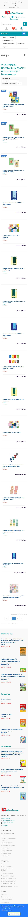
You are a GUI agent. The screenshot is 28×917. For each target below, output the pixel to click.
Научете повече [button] (6, 910)
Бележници (21, 43)
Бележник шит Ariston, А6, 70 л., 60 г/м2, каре (13, 400)
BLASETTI (4, 206)
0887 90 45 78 (7, 17)
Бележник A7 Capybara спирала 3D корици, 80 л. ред (13, 170)
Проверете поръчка (19, 5)
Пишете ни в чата (8, 822)
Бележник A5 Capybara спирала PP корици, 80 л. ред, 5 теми (13, 138)
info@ (20, 17)
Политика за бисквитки (9, 878)
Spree (4, 107)
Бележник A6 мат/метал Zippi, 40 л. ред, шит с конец (14, 531)
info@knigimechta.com (9, 820)
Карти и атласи (5, 856)
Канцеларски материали (8, 845)
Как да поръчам (7, 866)
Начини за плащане (8, 873)
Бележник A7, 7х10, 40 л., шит (12, 432)
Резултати (5, 47)
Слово (3, 644)
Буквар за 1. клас (6, 699)
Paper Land (5, 109)
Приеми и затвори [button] (14, 914)
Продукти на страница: (9, 83)
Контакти (14, 3)
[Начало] (14, 13)
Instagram (5, 825)
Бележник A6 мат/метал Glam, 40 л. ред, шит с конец (14, 498)
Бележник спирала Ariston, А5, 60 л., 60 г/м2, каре (14, 269)
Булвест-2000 (5, 665)
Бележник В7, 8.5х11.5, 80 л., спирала (11, 236)
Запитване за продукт (8, 5)
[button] (10, 81)
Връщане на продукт (8, 876)
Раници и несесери (6, 850)
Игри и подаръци (6, 853)
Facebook (4, 824)
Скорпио (4, 680)
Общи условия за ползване (10, 886)
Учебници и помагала (7, 833)
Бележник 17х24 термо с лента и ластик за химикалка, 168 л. (13, 465)
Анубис (3, 701)
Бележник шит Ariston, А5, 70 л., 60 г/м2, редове (13, 334)
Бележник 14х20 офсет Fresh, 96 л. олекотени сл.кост (13, 367)
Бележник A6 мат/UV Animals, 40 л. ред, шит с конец (13, 105)
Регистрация (12, 7)
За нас (10, 1)
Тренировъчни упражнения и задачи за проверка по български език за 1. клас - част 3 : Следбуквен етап (12, 640)
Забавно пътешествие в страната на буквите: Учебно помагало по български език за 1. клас (13, 676)
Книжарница (14, 19)
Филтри (5, 55)
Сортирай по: (6, 78)
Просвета (4, 733)
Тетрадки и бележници (8, 43)
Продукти (11, 37)
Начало (6, 1)
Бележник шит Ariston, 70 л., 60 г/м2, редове (13, 563)
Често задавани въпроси (9, 881)
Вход (18, 7)
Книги (3, 836)
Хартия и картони (6, 848)
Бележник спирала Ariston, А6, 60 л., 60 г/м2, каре (14, 301)
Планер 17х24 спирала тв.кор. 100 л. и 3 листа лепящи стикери (14, 596)
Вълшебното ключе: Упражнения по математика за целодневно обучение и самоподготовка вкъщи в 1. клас (12, 752)
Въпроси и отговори (18, 1)
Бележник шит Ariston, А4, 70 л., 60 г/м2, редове (13, 203)
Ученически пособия (8, 40)
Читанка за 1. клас (6, 714)
